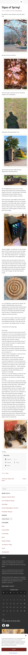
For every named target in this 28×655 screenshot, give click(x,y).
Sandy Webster (18, 10)
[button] (26, 635)
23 (24, 607)
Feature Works (5, 530)
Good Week (4, 504)
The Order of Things (7, 544)
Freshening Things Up (7, 511)
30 (24, 611)
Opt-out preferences (13, 652)
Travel (3, 548)
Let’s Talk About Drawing (8, 500)
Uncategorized (5, 552)
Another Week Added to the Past (10, 508)
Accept (14, 649)
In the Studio (5, 533)
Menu (26, 2)
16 (24, 603)
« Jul (3, 619)
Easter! (24, 478)
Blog (7, 473)
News (3, 537)
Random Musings (6, 541)
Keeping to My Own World (8, 497)
